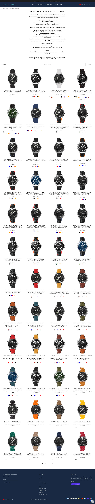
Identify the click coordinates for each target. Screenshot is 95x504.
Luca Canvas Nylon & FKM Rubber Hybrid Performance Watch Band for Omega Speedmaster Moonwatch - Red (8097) (82, 127)
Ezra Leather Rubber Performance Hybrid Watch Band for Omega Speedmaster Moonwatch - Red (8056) (36, 226)
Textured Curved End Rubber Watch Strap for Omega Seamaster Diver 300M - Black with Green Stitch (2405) (12, 127)
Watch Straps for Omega (14, 8)
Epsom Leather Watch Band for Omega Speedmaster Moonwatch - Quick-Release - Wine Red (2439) (82, 454)
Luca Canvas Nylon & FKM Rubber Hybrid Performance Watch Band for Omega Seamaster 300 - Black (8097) (59, 193)
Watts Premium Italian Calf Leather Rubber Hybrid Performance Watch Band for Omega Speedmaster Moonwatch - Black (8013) (59, 324)
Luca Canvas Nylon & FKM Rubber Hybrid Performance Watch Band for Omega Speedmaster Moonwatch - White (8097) (59, 161)
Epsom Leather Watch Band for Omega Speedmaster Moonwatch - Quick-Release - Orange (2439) (36, 423)
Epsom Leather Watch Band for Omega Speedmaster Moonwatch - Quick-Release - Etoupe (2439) (36, 454)
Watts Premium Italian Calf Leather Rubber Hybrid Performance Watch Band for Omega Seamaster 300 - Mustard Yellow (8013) (35, 357)
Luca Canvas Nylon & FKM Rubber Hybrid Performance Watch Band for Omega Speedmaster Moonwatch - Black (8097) (36, 161)
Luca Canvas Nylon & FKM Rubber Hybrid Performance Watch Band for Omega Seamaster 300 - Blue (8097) (36, 193)
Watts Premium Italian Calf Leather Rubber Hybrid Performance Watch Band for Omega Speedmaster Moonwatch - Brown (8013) (12, 324)
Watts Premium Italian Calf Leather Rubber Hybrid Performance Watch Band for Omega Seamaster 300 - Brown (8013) (82, 357)
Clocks (56, 4)
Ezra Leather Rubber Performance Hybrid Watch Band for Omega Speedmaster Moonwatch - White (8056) (82, 194)
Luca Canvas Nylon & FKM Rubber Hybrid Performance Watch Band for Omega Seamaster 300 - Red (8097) (12, 193)
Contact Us (41, 480)
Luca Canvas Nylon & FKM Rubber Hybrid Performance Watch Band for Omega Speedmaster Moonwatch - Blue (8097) (12, 161)
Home (4, 8)
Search (40, 476)
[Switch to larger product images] (2, 64)
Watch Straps (48, 4)
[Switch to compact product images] (5, 64)
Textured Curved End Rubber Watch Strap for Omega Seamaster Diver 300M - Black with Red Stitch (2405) (82, 91)
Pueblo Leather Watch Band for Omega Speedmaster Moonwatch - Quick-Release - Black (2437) (13, 91)
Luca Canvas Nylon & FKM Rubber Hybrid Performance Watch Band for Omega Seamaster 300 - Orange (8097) (82, 160)
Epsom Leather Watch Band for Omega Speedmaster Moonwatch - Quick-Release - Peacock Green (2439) (12, 454)
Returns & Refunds (42, 488)
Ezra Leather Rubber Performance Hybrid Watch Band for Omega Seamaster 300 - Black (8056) (13, 291)
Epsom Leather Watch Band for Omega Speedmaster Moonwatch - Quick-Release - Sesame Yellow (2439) (82, 390)
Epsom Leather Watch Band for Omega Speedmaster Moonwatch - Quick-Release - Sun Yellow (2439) (82, 423)
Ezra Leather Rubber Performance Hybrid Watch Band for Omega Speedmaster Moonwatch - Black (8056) (82, 227)
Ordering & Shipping (43, 482)
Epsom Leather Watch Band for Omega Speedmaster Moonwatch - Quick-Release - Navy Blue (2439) (59, 454)
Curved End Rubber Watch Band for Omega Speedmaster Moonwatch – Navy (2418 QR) (35, 126)
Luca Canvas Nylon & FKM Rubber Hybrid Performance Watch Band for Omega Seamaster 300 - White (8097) (36, 91)
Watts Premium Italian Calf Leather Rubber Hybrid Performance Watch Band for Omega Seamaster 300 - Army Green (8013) (59, 390)
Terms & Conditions (43, 494)
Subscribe (7, 482)
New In (34, 4)
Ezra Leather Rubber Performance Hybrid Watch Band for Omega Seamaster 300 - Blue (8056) (82, 259)
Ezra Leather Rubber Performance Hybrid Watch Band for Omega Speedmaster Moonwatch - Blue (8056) (59, 227)
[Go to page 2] (52, 463)
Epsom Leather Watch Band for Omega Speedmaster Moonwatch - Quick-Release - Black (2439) (13, 423)
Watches (40, 4)
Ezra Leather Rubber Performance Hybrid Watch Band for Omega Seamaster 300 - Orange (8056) (36, 259)
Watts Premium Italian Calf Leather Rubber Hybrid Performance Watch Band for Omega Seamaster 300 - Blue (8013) (13, 390)
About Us (40, 479)
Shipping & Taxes (42, 490)
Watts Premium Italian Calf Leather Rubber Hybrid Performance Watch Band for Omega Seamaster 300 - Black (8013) (35, 390)
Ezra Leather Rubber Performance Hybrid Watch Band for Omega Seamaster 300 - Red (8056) (59, 259)
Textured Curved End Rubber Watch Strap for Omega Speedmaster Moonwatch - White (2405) (59, 91)
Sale (61, 4)
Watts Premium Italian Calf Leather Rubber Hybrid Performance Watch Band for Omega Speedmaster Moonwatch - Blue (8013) (35, 324)
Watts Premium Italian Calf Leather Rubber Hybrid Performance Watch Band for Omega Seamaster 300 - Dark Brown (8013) (59, 357)
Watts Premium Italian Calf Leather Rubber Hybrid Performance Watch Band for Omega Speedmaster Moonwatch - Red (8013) (35, 291)
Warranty (41, 492)
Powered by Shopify (44, 499)
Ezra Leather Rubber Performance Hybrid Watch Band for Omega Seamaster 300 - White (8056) (13, 259)
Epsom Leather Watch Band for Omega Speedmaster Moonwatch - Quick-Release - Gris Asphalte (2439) (59, 423)
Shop (7, 8)
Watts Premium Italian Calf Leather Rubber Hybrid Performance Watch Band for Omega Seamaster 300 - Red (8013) (12, 357)
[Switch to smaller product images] (4, 64)
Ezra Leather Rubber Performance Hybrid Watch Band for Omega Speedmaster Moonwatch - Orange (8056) (12, 227)
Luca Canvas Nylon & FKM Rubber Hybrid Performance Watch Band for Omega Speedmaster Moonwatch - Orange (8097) (59, 127)
